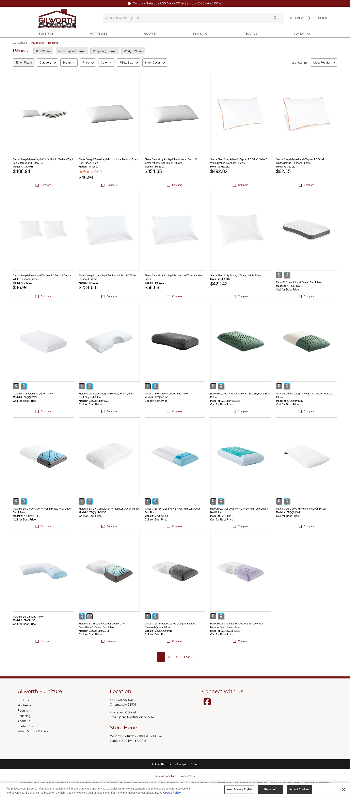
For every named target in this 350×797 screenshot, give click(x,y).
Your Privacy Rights (239, 789)
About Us (250, 33)
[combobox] (47, 62)
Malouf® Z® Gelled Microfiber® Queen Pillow (301, 508)
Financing (200, 33)
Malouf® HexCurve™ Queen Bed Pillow (167, 393)
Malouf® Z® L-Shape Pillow (28, 616)
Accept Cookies (299, 789)
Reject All (270, 789)
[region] (175, 790)
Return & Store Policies (32, 731)
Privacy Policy (187, 776)
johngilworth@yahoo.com (136, 717)
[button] (290, 18)
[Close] (343, 789)
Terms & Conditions (165, 776)
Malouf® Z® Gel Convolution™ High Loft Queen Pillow (109, 508)
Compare (46, 185)
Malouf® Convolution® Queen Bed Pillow (299, 282)
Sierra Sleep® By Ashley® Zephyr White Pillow (235, 275)
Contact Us (302, 33)
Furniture (46, 33)
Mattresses (98, 33)
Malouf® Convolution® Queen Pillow (33, 393)
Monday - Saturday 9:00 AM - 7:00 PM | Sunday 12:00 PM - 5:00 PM (178, 3)
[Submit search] (275, 18)
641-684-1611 (128, 712)
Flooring (150, 33)
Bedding (53, 42)
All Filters (26, 62)
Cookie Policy (172, 792)
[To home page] (57, 19)
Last (187, 656)
